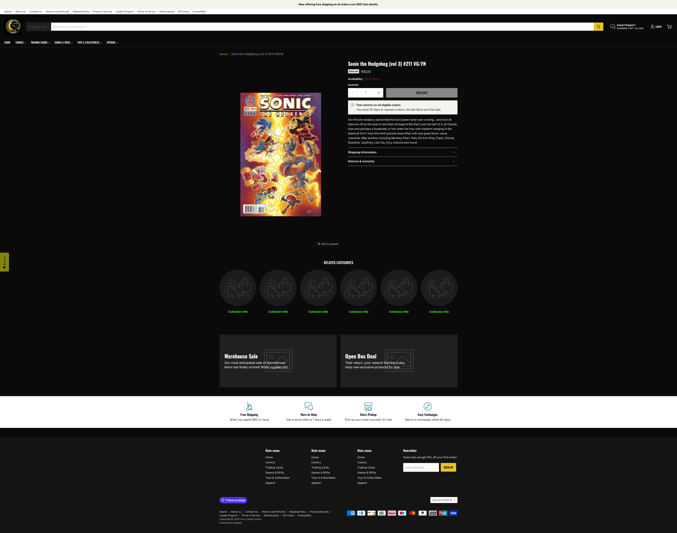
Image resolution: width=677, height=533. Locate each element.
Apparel (111, 42)
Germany (442, 499)
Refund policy (166, 11)
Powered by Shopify (230, 522)
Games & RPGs (63, 42)
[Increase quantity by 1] (378, 93)
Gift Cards (183, 11)
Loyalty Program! (125, 11)
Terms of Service (146, 11)
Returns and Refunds (57, 11)
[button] (657, 27)
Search (8, 11)
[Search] (598, 27)
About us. (21, 11)
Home (7, 42)
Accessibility (199, 11)
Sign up (448, 467)
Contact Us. (36, 11)
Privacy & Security (102, 11)
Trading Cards (39, 42)
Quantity (353, 84)
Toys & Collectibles (88, 42)
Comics (20, 42)
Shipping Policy (81, 11)
